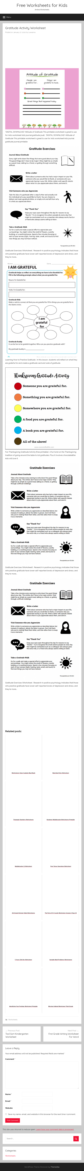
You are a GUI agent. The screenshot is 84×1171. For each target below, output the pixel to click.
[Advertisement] (42, 50)
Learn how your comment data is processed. (55, 1129)
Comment (10, 1059)
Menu (8, 17)
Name (8, 1094)
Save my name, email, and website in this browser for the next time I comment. (42, 1114)
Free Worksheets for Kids (42, 5)
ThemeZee (55, 1167)
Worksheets (12, 1020)
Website (9, 1108)
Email (8, 1101)
